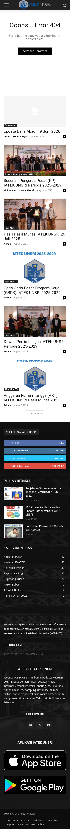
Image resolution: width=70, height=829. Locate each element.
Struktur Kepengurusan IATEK (19, 174)
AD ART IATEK (11, 389)
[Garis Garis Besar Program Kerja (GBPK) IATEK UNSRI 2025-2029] (35, 267)
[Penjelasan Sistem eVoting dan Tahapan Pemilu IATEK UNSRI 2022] (13, 493)
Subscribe (58, 466)
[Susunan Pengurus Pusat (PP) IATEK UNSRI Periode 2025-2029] (35, 160)
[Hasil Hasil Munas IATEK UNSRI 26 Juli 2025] (35, 214)
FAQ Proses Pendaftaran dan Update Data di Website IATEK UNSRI (43, 511)
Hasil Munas (11, 228)
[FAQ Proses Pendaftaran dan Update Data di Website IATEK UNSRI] (13, 512)
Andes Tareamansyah (16, 136)
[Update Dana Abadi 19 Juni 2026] (35, 111)
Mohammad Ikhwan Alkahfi (19, 190)
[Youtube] (48, 725)
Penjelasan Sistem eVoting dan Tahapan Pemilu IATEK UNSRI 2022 (44, 492)
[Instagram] (30, 725)
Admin (7, 243)
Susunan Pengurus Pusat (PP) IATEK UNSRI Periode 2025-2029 (33, 182)
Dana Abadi (10, 125)
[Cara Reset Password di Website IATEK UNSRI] (13, 530)
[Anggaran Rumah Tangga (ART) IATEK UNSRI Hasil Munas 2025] (35, 375)
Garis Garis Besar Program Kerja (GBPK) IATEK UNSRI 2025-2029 (32, 290)
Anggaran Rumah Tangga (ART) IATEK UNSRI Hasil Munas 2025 (32, 397)
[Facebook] (21, 725)
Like (61, 442)
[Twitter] (39, 725)
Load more (34, 413)
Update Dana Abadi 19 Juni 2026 (32, 131)
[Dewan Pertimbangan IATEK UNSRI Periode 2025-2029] (35, 321)
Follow (59, 450)
